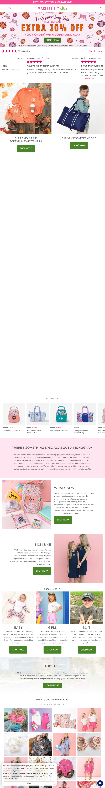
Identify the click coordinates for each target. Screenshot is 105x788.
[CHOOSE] (21, 421)
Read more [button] (89, 78)
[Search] (10, 8)
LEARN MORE (52, 685)
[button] (8, 67)
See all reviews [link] (96, 51)
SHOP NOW (26, 148)
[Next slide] (100, 418)
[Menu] (4, 8)
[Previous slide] (5, 418)
